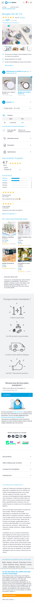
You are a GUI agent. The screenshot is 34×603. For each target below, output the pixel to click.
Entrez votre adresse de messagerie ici (14, 388)
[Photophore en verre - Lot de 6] (25, 255)
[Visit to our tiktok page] (25, 436)
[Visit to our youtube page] (17, 436)
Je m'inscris (6, 395)
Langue (6, 167)
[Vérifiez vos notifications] (28, 2)
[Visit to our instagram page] (21, 436)
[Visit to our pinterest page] (13, 436)
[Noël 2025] (8, 7)
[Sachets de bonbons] (9, 255)
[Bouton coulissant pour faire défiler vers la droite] (29, 48)
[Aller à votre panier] (31, 2)
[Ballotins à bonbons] (9, 228)
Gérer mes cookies (7, 599)
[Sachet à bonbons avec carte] (25, 228)
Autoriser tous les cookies (9, 595)
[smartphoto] (10, 2)
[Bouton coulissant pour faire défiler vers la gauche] (4, 48)
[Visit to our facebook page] (9, 436)
